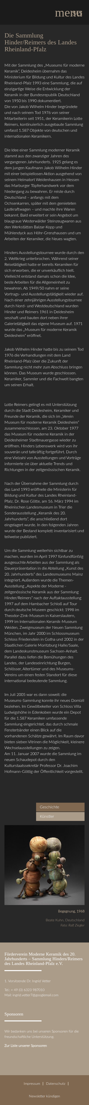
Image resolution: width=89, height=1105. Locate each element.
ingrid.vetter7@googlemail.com (35, 995)
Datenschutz (55, 1084)
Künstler (47, 816)
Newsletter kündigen (44, 1096)
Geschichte (49, 807)
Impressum (32, 1084)
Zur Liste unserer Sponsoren (25, 1046)
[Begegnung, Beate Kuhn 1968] (44, 902)
